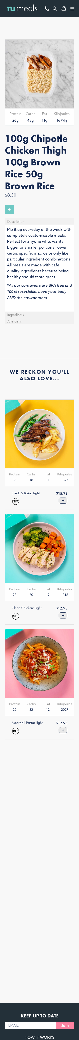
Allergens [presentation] (14, 321)
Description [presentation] (15, 221)
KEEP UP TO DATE (40, 1016)
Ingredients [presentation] (15, 314)
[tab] (39, 221)
